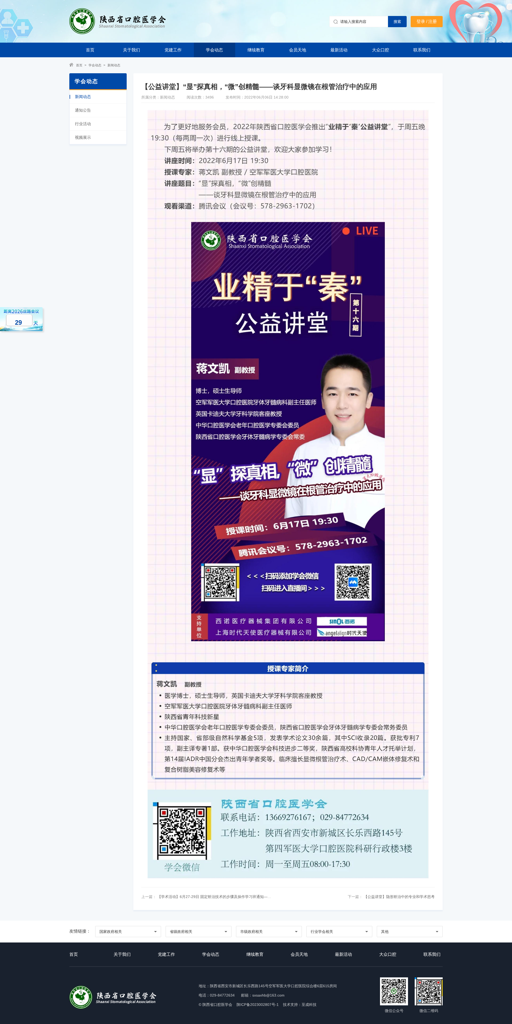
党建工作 (173, 50)
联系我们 (421, 50)
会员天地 (297, 50)
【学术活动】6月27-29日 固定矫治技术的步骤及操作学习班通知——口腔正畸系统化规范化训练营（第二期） (247, 897)
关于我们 (131, 50)
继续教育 (256, 50)
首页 (90, 50)
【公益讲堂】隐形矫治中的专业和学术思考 (399, 897)
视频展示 (83, 137)
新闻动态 (113, 65)
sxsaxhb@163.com (268, 995)
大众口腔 (380, 50)
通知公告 (83, 110)
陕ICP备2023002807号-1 (258, 1004)
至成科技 (309, 1004)
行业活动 (83, 123)
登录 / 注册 (427, 21)
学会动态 (214, 50)
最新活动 (338, 50)
